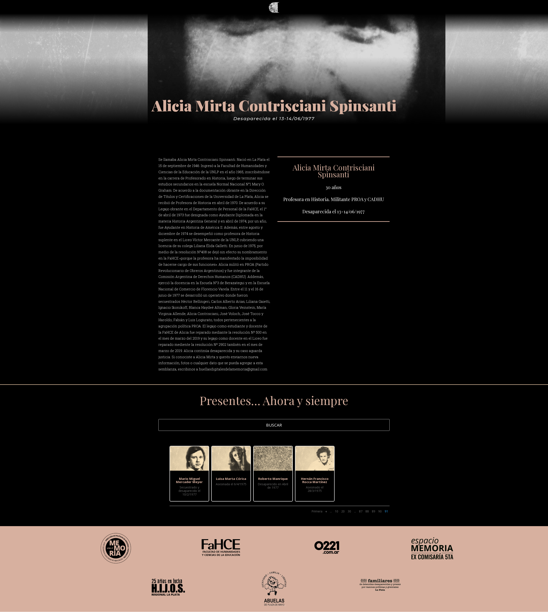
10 (336, 511)
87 (360, 511)
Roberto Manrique (273, 478)
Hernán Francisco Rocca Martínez (315, 480)
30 (349, 511)
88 (367, 511)
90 (380, 511)
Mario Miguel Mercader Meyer (189, 480)
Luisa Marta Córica (231, 478)
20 (343, 511)
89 (373, 511)
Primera (316, 511)
